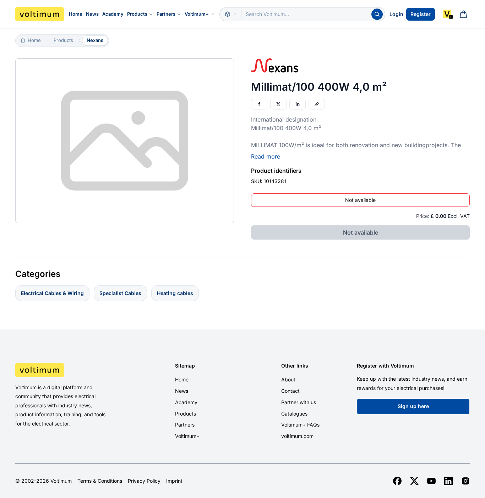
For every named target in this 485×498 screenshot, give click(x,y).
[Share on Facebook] (259, 104)
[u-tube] (431, 481)
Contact (290, 391)
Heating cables (175, 293)
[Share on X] (278, 104)
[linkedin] (448, 481)
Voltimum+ (197, 14)
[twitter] (414, 481)
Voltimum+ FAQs (300, 425)
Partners (166, 14)
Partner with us (298, 402)
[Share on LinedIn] (297, 104)
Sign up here (413, 406)
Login (396, 14)
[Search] (377, 14)
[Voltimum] (39, 14)
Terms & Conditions (99, 481)
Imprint (174, 481)
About (288, 379)
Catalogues (294, 414)
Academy (113, 14)
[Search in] (230, 14)
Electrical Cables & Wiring (52, 293)
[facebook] (397, 481)
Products (137, 14)
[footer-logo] (68, 370)
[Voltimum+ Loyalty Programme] (447, 14)
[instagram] (465, 481)
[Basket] (463, 14)
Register (420, 14)
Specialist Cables (120, 293)
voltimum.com (297, 436)
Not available (360, 200)
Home (75, 14)
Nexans (95, 40)
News (92, 14)
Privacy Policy (144, 481)
